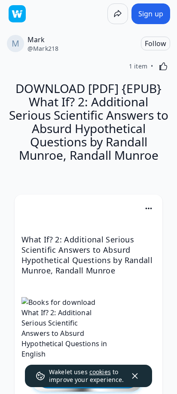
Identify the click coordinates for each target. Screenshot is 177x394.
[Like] (163, 66)
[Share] (117, 13)
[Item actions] (149, 208)
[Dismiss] (135, 376)
